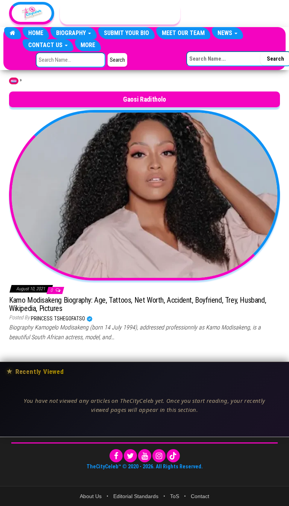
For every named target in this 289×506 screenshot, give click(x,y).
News (226, 33)
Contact (200, 496)
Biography (71, 33)
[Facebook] (116, 455)
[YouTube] (144, 455)
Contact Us (46, 45)
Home (35, 33)
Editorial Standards (135, 496)
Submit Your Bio (126, 33)
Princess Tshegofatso (58, 318)
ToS (174, 496)
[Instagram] (159, 455)
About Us (91, 496)
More (88, 45)
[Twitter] (130, 455)
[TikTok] (173, 455)
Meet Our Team (183, 33)
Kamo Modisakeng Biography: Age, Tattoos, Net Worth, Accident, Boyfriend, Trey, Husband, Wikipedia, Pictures (137, 304)
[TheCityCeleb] (12, 33)
